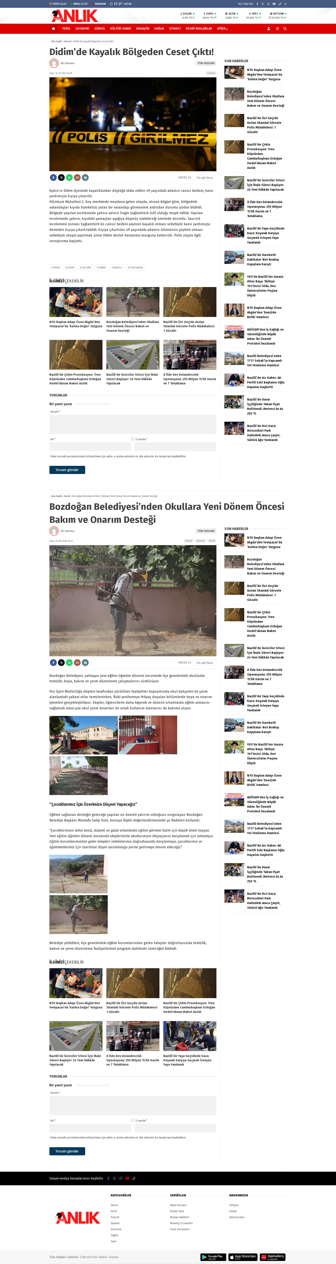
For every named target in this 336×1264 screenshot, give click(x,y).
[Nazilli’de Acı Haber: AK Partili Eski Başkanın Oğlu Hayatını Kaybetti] (234, 386)
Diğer (221, 28)
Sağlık (159, 28)
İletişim (233, 1205)
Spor (114, 1241)
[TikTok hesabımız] (280, 4)
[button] (54, 28)
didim (71, 267)
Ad (52, 439)
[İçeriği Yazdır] (85, 177)
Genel (188, 540)
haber (102, 267)
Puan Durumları (180, 1229)
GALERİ (60, 4)
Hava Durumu (178, 1205)
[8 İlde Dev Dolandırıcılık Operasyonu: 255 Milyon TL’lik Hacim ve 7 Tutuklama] (189, 355)
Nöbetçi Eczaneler (181, 1223)
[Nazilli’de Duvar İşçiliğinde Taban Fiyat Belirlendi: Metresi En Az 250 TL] (234, 407)
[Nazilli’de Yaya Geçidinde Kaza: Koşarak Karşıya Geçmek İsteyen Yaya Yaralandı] (234, 236)
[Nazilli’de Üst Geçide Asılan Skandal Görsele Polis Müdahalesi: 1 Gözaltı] (189, 302)
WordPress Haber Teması (100, 1257)
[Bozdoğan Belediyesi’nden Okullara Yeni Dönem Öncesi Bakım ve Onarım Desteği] (132, 302)
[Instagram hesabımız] (268, 4)
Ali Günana (67, 63)
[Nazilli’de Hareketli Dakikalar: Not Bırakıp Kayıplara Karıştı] (234, 263)
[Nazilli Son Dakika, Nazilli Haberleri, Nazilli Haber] (75, 21)
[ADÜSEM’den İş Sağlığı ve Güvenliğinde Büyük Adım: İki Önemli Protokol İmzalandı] (234, 337)
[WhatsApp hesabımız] (285, 4)
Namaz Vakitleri (179, 1217)
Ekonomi (82, 28)
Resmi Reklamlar (199, 28)
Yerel (66, 28)
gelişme (86, 267)
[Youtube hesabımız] (274, 4)
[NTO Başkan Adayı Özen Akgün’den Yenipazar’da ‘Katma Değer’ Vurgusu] (75, 302)
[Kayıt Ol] (269, 28)
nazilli (118, 267)
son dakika (136, 267)
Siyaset (175, 28)
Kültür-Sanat (120, 28)
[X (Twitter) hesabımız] (262, 4)
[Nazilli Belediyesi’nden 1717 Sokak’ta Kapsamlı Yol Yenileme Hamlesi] (234, 364)
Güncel (99, 28)
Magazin (142, 28)
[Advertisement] (30, 96)
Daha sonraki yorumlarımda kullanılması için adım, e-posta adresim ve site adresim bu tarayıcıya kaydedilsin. (118, 456)
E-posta (141, 439)
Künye (233, 1211)
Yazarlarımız (236, 1217)
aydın (56, 267)
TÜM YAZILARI (206, 63)
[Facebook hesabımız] (257, 4)
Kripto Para (177, 1211)
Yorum (55, 411)
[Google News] (204, 178)
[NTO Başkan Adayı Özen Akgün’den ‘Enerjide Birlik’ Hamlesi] (234, 316)
